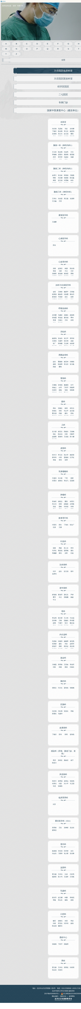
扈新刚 (66, 154)
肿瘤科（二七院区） (16, 984)
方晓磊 (72, 175)
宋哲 (60, 411)
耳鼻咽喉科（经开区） (16, 984)
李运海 (54, 618)
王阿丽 (72, 292)
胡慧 (54, 548)
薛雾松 (54, 713)
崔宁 (72, 760)
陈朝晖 (60, 364)
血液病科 (63, 728)
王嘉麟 (54, 222)
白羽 (60, 387)
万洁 (66, 271)
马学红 (54, 550)
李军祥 (72, 338)
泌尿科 (63, 867)
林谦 (66, 268)
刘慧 (60, 783)
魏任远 (72, 623)
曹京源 (54, 413)
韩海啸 (60, 343)
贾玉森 (54, 874)
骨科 (63, 611)
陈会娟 (54, 926)
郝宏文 (60, 431)
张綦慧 (66, 178)
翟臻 (66, 900)
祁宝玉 (72, 408)
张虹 (54, 434)
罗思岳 (60, 923)
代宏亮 (72, 874)
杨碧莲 (72, 455)
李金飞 (66, 481)
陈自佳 (60, 434)
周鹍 (72, 273)
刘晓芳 (72, 434)
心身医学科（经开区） (16, 984)
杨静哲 (54, 877)
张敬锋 (72, 390)
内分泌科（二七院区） (16, 984)
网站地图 (55, 996)
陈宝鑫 (72, 178)
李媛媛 (54, 553)
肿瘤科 (63, 495)
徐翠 (72, 297)
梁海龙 (66, 688)
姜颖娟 (66, 457)
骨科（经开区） (16, 984)
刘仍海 (54, 129)
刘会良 (54, 853)
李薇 (72, 711)
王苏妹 (66, 664)
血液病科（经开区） (16, 984)
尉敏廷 (66, 504)
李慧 (54, 271)
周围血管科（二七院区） (16, 984)
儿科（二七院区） (16, 984)
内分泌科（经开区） (16, 984)
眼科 (63, 402)
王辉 (60, 271)
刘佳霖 (60, 198)
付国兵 (54, 525)
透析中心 (63, 937)
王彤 (60, 827)
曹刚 (60, 367)
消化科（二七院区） (16, 984)
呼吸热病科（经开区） (16, 984)
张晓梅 (72, 688)
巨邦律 (66, 851)
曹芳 (54, 597)
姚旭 (72, 923)
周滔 (54, 760)
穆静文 (60, 926)
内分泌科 (63, 634)
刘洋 (54, 571)
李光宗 (66, 364)
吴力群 (54, 431)
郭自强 (72, 268)
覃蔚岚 (60, 550)
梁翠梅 (66, 550)
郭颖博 (72, 387)
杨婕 (72, 597)
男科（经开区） (16, 984)
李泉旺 (54, 501)
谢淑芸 (66, 273)
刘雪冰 (54, 481)
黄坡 (66, 667)
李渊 (54, 320)
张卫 (66, 623)
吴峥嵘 (66, 827)
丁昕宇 (66, 387)
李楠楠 (54, 154)
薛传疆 (72, 620)
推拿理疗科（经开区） (16, 984)
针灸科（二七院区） (16, 984)
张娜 (72, 157)
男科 (63, 961)
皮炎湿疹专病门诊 (16, 984)
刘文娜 (60, 178)
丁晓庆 (54, 131)
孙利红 (60, 760)
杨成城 (54, 851)
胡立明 (66, 341)
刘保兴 (60, 970)
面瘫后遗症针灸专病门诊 (16, 984)
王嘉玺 (54, 478)
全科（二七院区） (16, 984)
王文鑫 (54, 201)
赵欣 (54, 361)
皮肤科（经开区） (16, 984)
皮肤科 (63, 448)
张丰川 (54, 455)
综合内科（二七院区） (16, 984)
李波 (72, 921)
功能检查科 (16, 984)
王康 (60, 527)
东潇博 (72, 198)
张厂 (54, 343)
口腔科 (63, 914)
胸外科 (63, 681)
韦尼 (54, 786)
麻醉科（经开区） (16, 984)
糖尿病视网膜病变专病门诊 (16, 984)
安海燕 (60, 385)
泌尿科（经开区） (16, 984)
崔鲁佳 (60, 481)
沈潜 (54, 527)
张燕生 (66, 711)
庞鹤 (54, 364)
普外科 (63, 844)
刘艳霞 (66, 294)
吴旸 (54, 268)
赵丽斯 (54, 436)
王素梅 (72, 431)
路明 (66, 408)
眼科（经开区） (16, 984)
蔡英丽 (72, 154)
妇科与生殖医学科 (63, 285)
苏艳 (72, 413)
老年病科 (63, 588)
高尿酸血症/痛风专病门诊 (16, 984)
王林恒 (54, 341)
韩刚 (54, 178)
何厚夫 (54, 783)
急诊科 (63, 658)
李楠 (54, 460)
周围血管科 (63, 355)
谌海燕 (72, 734)
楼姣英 (60, 294)
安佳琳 (72, 853)
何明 (72, 320)
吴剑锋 (54, 620)
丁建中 (60, 623)
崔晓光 (60, 921)
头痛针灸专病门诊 (16, 984)
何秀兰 (72, 501)
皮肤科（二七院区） (16, 984)
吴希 (66, 553)
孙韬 (60, 504)
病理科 (16, 984)
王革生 (54, 198)
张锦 (66, 390)
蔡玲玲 (54, 457)
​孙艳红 (54, 411)
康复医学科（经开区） (16, 984)
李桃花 (72, 897)
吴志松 (72, 827)
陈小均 (60, 877)
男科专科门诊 (16, 984)
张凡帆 (72, 364)
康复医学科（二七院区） (16, 984)
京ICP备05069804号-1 (51, 993)
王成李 (66, 877)
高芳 (54, 157)
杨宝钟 (66, 361)
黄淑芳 (60, 594)
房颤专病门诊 (16, 984)
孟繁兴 (60, 154)
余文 (72, 851)
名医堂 (63, 122)
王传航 (72, 877)
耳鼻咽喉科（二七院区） (16, 984)
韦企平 (66, 411)
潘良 (72, 550)
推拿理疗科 (63, 518)
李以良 (60, 900)
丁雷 (66, 478)
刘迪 (72, 553)
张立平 (66, 338)
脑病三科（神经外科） (63, 192)
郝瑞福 (54, 594)
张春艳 (72, 781)
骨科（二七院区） (16, 984)
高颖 (60, 413)
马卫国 (72, 783)
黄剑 (60, 553)
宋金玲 (60, 338)
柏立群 (60, 618)
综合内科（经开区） (16, 984)
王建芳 (60, 341)
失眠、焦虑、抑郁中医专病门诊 (16, 984)
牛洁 (54, 600)
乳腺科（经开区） (16, 984)
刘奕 (66, 434)
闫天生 (60, 688)
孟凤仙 (66, 781)
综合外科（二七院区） (16, 984)
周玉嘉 (66, 198)
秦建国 (66, 385)
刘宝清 (60, 851)
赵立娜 (60, 897)
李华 (72, 548)
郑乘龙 (66, 967)
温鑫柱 (66, 620)
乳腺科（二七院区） (16, 984)
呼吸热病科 (63, 308)
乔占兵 (60, 134)
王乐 (72, 152)
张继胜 (60, 786)
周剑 (54, 408)
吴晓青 (54, 273)
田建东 (66, 431)
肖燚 (66, 921)
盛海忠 (54, 830)
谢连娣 (60, 273)
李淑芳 (72, 664)
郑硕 (54, 367)
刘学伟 (66, 923)
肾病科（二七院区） (16, 984)
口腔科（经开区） (16, 984)
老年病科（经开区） (16, 984)
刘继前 (72, 361)
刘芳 (54, 804)
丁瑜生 (66, 525)
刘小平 (66, 783)
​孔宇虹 (72, 457)
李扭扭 (60, 317)
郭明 (66, 734)
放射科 (16, 984)
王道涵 (66, 436)
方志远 (72, 618)
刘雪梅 (66, 180)
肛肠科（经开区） (16, 984)
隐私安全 (63, 996)
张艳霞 (54, 317)
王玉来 (54, 152)
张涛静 (54, 644)
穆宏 (54, 921)
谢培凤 (72, 641)
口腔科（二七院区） (16, 984)
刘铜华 (60, 641)
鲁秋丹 (72, 294)
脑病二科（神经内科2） (63, 169)
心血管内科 (63, 262)
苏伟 (60, 734)
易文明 (72, 646)
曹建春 (60, 361)
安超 (54, 506)
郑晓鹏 (66, 597)
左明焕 (72, 504)
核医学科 (16, 984)
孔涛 (66, 874)
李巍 (54, 900)
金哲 (54, 292)
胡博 (66, 460)
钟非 (72, 180)
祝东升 (54, 897)
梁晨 (72, 900)
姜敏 (60, 506)
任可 (72, 385)
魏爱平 (66, 292)
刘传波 (66, 506)
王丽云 (60, 320)
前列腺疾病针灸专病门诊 (16, 984)
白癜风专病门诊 (16, 984)
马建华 (60, 713)
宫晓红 (60, 408)
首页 (14, 6)
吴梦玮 (54, 574)
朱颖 (60, 667)
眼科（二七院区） (16, 984)
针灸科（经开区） (16, 984)
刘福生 (72, 667)
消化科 (63, 332)
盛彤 (60, 644)
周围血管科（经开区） (16, 984)
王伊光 (60, 874)
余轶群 (72, 343)
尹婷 (72, 594)
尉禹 (54, 623)
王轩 (72, 271)
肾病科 (63, 378)
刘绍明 (72, 967)
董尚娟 (66, 317)
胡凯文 (60, 501)
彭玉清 (66, 134)
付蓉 (60, 457)
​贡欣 (66, 297)
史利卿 (72, 129)
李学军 (60, 157)
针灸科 (63, 541)
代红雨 (60, 711)
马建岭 (60, 315)
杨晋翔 (72, 131)
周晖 (60, 646)
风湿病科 (63, 774)
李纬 (60, 460)
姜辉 (72, 478)
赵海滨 (60, 268)
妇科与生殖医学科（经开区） (16, 984)
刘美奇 (54, 390)
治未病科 (63, 565)
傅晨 (54, 180)
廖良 (66, 413)
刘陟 (54, 667)
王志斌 (66, 343)
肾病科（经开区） (16, 984)
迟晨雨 (72, 481)
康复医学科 (63, 215)
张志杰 (54, 970)
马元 (60, 597)
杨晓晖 (66, 641)
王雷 (60, 201)
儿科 (63, 425)
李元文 (66, 131)
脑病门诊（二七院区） (16, 984)
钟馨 (66, 897)
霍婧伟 (60, 436)
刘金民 (66, 152)
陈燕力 (54, 763)
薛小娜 (72, 436)
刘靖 (54, 923)
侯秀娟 (60, 781)
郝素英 (72, 315)
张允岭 (60, 175)
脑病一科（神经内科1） (63, 145)
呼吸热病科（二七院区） (16, 984)
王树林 (60, 292)
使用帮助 (72, 996)
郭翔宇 (54, 646)
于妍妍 (60, 297)
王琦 (66, 320)
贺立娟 (60, 180)
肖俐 (72, 506)
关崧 (66, 129)
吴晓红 (66, 315)
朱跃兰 (54, 781)
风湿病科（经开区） (16, 984)
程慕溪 (54, 294)
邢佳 (54, 245)
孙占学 (66, 455)
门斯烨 (60, 853)
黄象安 (66, 760)
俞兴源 (72, 411)
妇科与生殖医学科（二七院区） (16, 984)
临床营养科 (63, 798)
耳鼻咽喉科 (63, 471)
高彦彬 (60, 129)
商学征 (66, 646)
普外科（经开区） (16, 984)
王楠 (60, 620)
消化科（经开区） (16, 984)
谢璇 (60, 390)
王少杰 (66, 618)
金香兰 (54, 175)
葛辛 (72, 571)
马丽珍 (66, 157)
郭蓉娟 (66, 175)
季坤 (72, 317)
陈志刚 (60, 131)
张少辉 (66, 853)
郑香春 (60, 664)
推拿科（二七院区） (16, 984)
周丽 (60, 548)
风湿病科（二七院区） (16, 984)
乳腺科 (63, 891)
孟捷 (72, 341)
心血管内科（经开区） (16, 984)
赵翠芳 (72, 644)
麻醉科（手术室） (16, 984)
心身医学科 (63, 238)
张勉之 (54, 387)
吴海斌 (54, 134)
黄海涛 (54, 297)
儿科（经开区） (16, 984)
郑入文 (66, 548)
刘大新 (60, 478)
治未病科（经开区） (16, 984)
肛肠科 (63, 704)
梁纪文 (66, 594)
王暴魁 (54, 385)
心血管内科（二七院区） (16, 984)
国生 (60, 525)
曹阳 (72, 134)
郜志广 (72, 525)
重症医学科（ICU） (63, 821)
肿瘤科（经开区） (16, 984)
